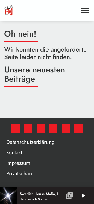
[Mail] (78, 128)
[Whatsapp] (53, 128)
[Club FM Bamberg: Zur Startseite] (40, 10)
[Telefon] (66, 128)
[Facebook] (15, 128)
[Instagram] (41, 128)
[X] (28, 128)
